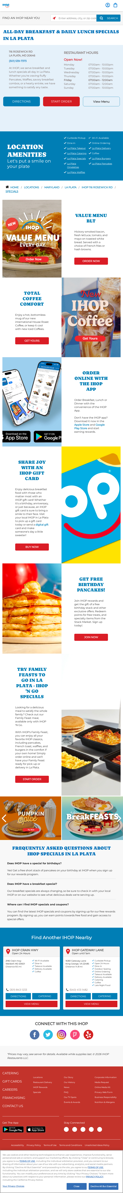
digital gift (42, 524)
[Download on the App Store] (23, 436)
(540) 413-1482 (79, 989)
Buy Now (32, 546)
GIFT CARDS (12, 1081)
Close (76, 1186)
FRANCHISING (13, 1098)
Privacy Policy (34, 1145)
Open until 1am (81, 953)
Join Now (91, 637)
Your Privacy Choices (13, 1186)
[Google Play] (13, 1129)
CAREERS (9, 1089)
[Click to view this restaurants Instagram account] (61, 1034)
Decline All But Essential (103, 1186)
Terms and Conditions (70, 1145)
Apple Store (81, 424)
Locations (32, 187)
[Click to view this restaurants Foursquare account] (75, 1034)
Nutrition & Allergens (105, 1102)
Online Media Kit (102, 1087)
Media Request (102, 1082)
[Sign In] (107, 5)
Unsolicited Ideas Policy (97, 1145)
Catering (44, 996)
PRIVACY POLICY (94, 1176)
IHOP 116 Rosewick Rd (97, 187)
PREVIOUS (4, 818)
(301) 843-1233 (18, 989)
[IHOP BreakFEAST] (92, 818)
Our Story (68, 1077)
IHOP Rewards (40, 1087)
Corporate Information (106, 1077)
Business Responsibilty (106, 1097)
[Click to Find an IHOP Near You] (54, 18)
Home (14, 187)
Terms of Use (50, 1145)
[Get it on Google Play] (41, 436)
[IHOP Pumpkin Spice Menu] (30, 818)
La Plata (71, 187)
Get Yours (32, 340)
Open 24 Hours (21, 953)
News (66, 1087)
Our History (69, 1082)
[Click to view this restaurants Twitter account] (48, 1034)
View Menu (101, 101)
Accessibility (17, 1145)
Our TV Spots (70, 1097)
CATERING (10, 1073)
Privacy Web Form (104, 1092)
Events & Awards (72, 1102)
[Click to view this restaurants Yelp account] (88, 1034)
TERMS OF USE (27, 1161)
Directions (21, 101)
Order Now (91, 261)
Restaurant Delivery (42, 1082)
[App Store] (35, 1129)
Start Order (61, 101)
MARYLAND (52, 187)
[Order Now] (115, 5)
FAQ (66, 1092)
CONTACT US (12, 1106)
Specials (12, 191)
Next (119, 818)
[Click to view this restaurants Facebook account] (34, 1034)
